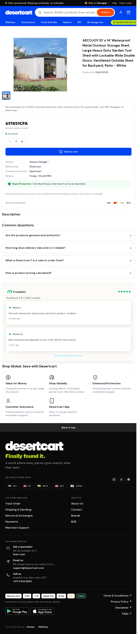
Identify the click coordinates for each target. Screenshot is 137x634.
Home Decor (28, 22)
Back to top (68, 427)
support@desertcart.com (28, 567)
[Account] (121, 12)
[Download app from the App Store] (42, 611)
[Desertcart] (18, 12)
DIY (79, 22)
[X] (121, 480)
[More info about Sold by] (49, 161)
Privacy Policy (121, 601)
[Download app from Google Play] (17, 611)
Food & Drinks (49, 22)
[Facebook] (129, 480)
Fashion (67, 22)
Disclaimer (123, 607)
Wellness (10, 22)
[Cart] (128, 12)
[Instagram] (114, 480)
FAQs (127, 613)
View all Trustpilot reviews (68, 355)
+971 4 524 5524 (22, 581)
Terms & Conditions (117, 595)
